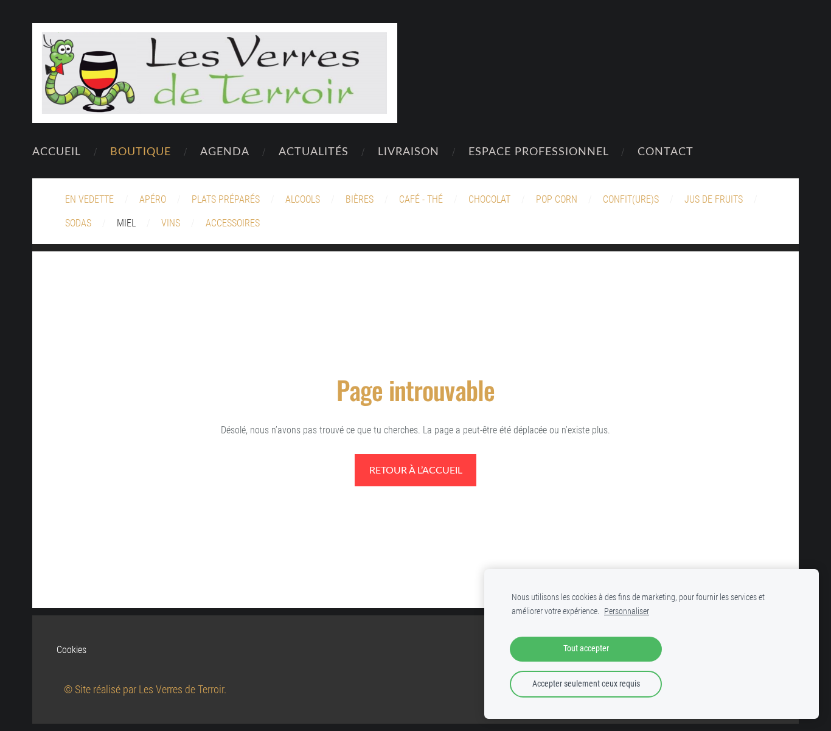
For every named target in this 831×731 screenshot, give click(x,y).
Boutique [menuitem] (140, 150)
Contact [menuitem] (666, 150)
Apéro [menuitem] (152, 199)
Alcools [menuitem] (302, 199)
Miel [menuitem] (126, 223)
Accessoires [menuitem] (233, 223)
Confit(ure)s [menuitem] (631, 199)
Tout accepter (586, 648)
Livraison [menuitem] (408, 150)
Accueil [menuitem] (56, 150)
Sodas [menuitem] (78, 223)
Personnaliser (626, 611)
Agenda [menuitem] (224, 150)
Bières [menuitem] (360, 199)
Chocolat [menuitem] (489, 199)
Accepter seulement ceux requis (586, 684)
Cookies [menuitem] (71, 650)
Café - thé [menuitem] (421, 199)
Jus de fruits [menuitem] (713, 199)
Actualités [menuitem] (314, 150)
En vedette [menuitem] (89, 199)
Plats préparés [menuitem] (226, 199)
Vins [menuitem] (170, 223)
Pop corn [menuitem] (556, 199)
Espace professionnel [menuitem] (538, 150)
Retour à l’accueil (415, 470)
